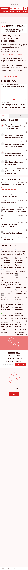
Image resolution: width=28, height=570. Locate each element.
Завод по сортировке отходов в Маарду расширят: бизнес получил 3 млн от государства (14, 153)
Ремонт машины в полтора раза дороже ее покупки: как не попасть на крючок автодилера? (14, 135)
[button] (8, 364)
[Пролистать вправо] (25, 99)
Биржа (6, 141)
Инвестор (18, 11)
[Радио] (14, 568)
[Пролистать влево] (2, 99)
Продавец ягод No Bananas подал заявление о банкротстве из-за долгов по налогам (14, 162)
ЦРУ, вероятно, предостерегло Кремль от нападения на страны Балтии (14, 171)
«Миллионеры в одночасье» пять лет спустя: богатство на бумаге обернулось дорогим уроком (14, 144)
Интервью (7, 123)
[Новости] (8, 568)
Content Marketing (20, 321)
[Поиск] (19, 568)
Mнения (3, 207)
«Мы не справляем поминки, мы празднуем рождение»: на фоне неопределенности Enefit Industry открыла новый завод (7, 306)
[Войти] (25, 568)
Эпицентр (12, 11)
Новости (7, 150)
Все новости (4, 11)
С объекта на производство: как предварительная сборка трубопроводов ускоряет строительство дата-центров (14, 105)
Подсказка (8, 132)
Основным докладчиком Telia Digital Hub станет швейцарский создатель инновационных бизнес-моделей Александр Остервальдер (21, 329)
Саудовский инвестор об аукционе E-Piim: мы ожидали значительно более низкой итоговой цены (15, 126)
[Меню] (3, 568)
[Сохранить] (26, 123)
